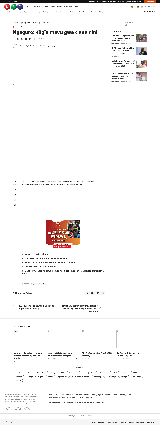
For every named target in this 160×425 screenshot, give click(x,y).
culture (125, 373)
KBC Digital (26, 46)
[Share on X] (17, 39)
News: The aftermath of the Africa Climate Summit (50, 262)
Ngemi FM (42, 284)
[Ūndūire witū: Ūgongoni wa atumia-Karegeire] (131, 339)
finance (19, 377)
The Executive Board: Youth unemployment (46, 258)
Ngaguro (33, 284)
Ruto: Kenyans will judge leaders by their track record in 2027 (122, 76)
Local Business (71, 12)
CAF (62, 373)
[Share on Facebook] (14, 39)
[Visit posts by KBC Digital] (16, 46)
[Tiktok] (20, 409)
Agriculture (62, 377)
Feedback (86, 402)
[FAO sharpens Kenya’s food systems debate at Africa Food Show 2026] (141, 64)
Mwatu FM (108, 395)
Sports (38, 12)
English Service (64, 395)
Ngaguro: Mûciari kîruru (36, 254)
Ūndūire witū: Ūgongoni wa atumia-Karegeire (128, 354)
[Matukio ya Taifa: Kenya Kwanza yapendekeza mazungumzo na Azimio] (29, 339)
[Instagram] (25, 409)
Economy (97, 377)
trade (50, 377)
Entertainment (83, 12)
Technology (104, 373)
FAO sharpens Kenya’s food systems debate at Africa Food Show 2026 (123, 63)
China (93, 373)
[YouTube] (144, 12)
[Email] (25, 39)
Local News (17, 12)
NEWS (8, 12)
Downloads (70, 402)
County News (28, 12)
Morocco (72, 373)
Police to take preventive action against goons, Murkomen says (122, 38)
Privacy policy (100, 402)
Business (45, 12)
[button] (127, 6)
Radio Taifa (53, 395)
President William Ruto (37, 373)
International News (57, 12)
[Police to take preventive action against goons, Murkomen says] (141, 38)
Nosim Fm (88, 397)
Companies (136, 377)
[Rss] (155, 12)
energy (124, 377)
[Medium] (150, 12)
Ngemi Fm (80, 397)
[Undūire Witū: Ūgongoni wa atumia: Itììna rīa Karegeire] (63, 339)
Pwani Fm (81, 395)
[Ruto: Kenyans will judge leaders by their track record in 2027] (141, 76)
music (83, 373)
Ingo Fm (65, 397)
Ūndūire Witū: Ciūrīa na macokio (40, 266)
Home (15, 23)
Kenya (53, 373)
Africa (101, 12)
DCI (115, 373)
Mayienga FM (99, 395)
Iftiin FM (72, 397)
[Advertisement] (59, 66)
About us (52, 402)
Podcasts (19, 27)
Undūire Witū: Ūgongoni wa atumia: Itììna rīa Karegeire (60, 354)
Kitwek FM (117, 395)
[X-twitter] (11, 409)
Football (93, 12)
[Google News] (147, 12)
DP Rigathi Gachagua (35, 377)
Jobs (63, 402)
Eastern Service (55, 397)
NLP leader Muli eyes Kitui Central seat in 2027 (122, 49)
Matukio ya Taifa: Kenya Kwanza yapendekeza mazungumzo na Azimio (28, 356)
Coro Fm (74, 395)
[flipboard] (152, 12)
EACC (135, 373)
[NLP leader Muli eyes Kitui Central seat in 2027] (141, 51)
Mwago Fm (126, 395)
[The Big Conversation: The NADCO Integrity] (97, 339)
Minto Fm (89, 395)
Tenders (58, 402)
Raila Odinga (111, 377)
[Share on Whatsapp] (21, 39)
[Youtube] (16, 409)
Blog (20, 23)
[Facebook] (7, 409)
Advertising (78, 402)
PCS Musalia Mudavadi (80, 377)
